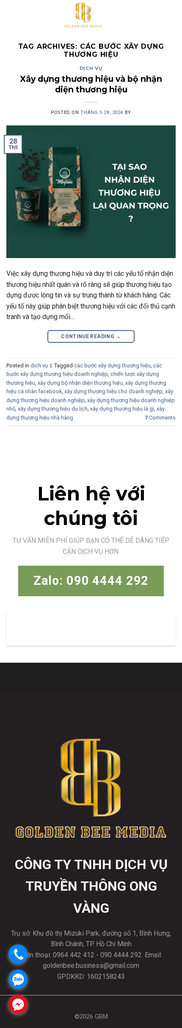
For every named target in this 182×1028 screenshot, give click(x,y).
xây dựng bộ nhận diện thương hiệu (80, 383)
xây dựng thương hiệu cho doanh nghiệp (113, 391)
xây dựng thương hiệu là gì (122, 409)
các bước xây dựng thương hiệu (112, 365)
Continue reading (91, 336)
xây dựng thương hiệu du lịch (53, 409)
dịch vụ (91, 68)
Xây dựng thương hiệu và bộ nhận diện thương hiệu (91, 84)
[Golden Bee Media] (83, 15)
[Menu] (168, 14)
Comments (160, 417)
